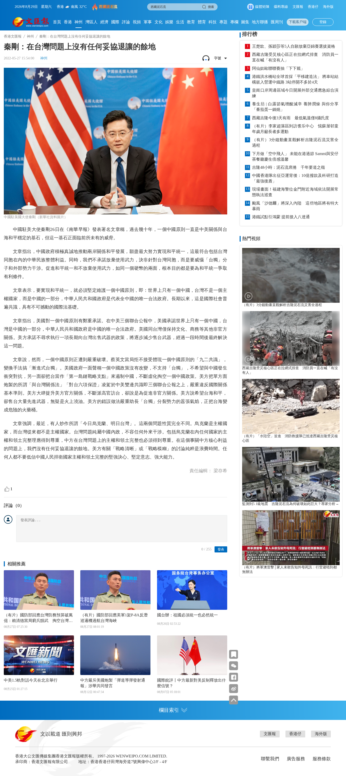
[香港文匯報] (30, 22)
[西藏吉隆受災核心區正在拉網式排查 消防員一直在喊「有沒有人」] (291, 338)
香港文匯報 (13, 36)
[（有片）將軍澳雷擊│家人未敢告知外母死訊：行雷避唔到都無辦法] (291, 537)
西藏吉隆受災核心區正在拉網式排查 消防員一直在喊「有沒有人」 (295, 57)
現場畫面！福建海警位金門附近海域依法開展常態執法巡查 (295, 192)
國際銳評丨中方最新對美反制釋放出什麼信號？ (191, 683)
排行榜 (249, 34)
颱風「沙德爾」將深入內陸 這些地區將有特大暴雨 (295, 206)
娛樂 (169, 22)
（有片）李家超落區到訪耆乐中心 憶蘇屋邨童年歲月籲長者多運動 (295, 129)
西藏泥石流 (108, 7)
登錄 (322, 22)
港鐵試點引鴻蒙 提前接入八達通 (281, 217)
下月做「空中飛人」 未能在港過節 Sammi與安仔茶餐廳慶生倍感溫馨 (295, 156)
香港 (68, 22)
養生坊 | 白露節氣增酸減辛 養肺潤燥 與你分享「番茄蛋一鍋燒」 (295, 107)
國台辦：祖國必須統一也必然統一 (187, 615)
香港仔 (313, 7)
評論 (126, 22)
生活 (180, 22)
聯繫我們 (270, 758)
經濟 (104, 22)
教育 (191, 22)
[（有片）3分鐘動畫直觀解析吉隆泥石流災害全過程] (291, 275)
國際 (115, 22)
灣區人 (91, 22)
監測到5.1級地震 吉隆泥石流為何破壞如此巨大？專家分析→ (290, 504)
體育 (202, 22)
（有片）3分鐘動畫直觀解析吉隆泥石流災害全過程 (295, 142)
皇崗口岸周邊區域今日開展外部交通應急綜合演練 (295, 93)
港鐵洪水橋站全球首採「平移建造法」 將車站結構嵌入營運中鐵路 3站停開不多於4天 (295, 79)
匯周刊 (277, 22)
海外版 (328, 7)
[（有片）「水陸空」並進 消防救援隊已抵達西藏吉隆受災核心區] (291, 406)
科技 (212, 22)
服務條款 (322, 758)
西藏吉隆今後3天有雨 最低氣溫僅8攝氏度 (290, 118)
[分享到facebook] (233, 677)
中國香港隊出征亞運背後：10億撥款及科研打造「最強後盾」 (295, 178)
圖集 (245, 22)
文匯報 (298, 7)
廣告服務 (296, 758)
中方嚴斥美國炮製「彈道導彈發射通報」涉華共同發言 (112, 683)
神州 (78, 22)
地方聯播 (260, 22)
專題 (223, 22)
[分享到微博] (233, 688)
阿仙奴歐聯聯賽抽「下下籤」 (278, 68)
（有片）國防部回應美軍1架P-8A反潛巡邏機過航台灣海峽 (114, 618)
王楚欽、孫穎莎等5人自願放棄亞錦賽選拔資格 (293, 46)
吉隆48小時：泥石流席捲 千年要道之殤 (288, 167)
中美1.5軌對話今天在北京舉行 (30, 680)
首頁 (57, 22)
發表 (221, 549)
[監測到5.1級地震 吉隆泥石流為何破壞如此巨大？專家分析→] (291, 474)
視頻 (137, 22)
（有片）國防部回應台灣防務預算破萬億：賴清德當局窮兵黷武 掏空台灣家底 (38, 618)
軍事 (148, 22)
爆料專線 (281, 7)
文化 (159, 22)
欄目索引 (169, 710)
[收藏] (233, 654)
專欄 (234, 22)
